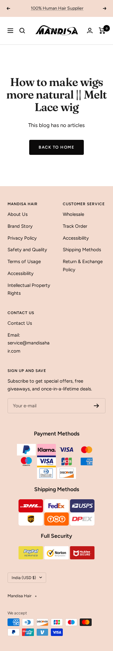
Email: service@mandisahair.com (29, 343)
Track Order (75, 226)
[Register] (96, 406)
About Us (18, 214)
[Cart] (102, 31)
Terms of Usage (24, 261)
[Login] (90, 30)
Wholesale (73, 214)
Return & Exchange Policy (83, 265)
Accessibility (21, 273)
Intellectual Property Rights (29, 289)
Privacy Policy (22, 238)
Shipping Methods (82, 249)
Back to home (56, 147)
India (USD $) (24, 577)
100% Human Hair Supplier (57, 8)
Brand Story (20, 226)
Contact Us (20, 323)
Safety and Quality (27, 249)
